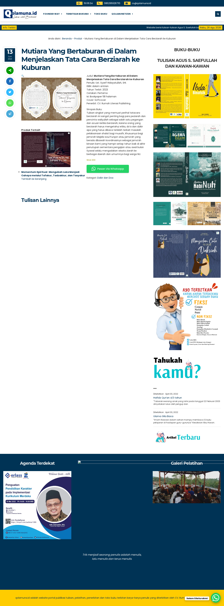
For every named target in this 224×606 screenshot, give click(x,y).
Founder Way (51, 13)
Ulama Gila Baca (163, 416)
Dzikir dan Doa (105, 177)
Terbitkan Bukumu (77, 13)
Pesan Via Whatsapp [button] (110, 169)
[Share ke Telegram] (9, 114)
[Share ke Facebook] (9, 81)
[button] (22, 75)
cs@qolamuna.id (141, 3)
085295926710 (112, 3)
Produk (78, 38)
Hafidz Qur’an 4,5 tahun (167, 397)
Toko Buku (100, 13)
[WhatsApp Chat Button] (216, 598)
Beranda (67, 38)
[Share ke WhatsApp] (9, 103)
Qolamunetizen (121, 13)
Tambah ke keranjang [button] (33, 179)
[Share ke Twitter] (9, 92)
